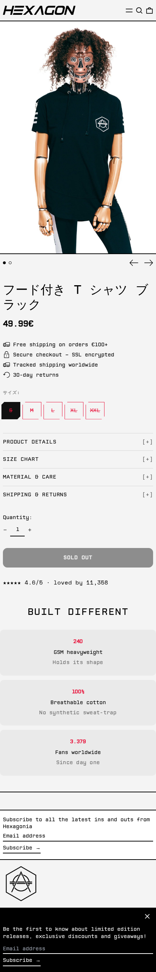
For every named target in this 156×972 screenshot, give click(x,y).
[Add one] (30, 530)
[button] (139, 10)
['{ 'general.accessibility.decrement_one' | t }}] (5, 530)
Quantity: (17, 518)
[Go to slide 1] (4, 262)
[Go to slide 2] (10, 262)
